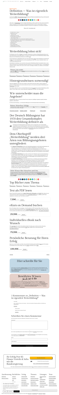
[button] (19, 20)
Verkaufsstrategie (51, 380)
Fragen (40, 244)
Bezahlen (22, 199)
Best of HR (30, 393)
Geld (21, 54)
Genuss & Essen (33, 381)
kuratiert (40, 281)
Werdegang (43, 269)
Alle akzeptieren (16, 391)
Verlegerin (22, 267)
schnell (27, 245)
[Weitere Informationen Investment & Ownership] (14, 110)
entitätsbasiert (13, 282)
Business (39, 173)
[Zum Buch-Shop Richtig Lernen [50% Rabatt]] (46, 76)
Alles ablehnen (10, 391)
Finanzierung (12, 86)
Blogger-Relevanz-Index (18, 268)
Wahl (26, 227)
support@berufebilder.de (32, 194)
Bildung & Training (13, 8)
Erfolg (46, 173)
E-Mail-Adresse (14, 341)
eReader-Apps (42, 386)
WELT (14, 286)
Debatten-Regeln (22, 334)
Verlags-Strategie (24, 376)
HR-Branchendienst (43, 383)
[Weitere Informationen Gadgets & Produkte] (23, 110)
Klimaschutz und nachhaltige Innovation (31, 285)
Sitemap (44, 393)
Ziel (30, 56)
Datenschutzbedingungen (31, 334)
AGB (40, 193)
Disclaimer (14, 381)
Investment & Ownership (34, 378)
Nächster (48, 254)
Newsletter (35, 331)
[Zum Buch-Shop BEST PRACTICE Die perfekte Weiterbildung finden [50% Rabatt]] (13, 76)
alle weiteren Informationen (44, 210)
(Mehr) (16, 16)
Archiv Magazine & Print (25, 383)
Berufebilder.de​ (34, 393)
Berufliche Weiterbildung (53, 385)
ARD (44, 285)
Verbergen (18, 32)
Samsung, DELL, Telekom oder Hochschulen (31, 284)
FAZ (45, 285)
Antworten (15, 306)
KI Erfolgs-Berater (42, 379)
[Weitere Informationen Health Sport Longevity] (32, 110)
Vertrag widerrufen (35, 390)
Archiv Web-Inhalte (24, 385)
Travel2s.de (40, 393)
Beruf (12, 59)
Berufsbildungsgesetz (15, 162)
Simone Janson (22, 286)
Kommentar (13, 320)
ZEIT (12, 268)
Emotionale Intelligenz (52, 378)
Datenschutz (14, 378)
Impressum (14, 376)
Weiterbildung (17, 22)
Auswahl (34, 88)
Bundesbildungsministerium (15, 285)
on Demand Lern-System (44, 384)
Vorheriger (11, 254)
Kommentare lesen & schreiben (22, 17)
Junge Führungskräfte (52, 376)
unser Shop (14, 226)
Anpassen (5, 391)
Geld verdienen (23, 380)
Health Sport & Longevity (34, 380)
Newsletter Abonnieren (41, 357)
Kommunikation (51, 381)
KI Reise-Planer (42, 381)
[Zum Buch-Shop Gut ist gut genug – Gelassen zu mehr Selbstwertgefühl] (26, 76)
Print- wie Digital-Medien (27, 282)
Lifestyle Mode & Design (34, 385)
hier (32, 366)
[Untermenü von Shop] (42, 1)
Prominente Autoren (24, 378)
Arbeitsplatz (31, 128)
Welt (37, 245)
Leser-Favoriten (23, 381)
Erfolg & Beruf (33, 376)
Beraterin (26, 267)
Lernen (35, 58)
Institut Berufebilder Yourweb (16, 269)
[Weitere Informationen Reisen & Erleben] (43, 110)
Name (12, 337)
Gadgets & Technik (33, 383)
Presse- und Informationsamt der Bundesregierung (41, 363)
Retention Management (52, 383)
